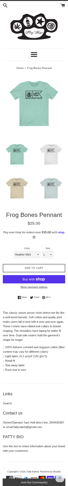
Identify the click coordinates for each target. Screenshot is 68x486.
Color (27, 248)
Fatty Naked (33, 471)
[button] (34, 482)
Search (7, 403)
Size (48, 248)
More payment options (34, 286)
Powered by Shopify (50, 471)
